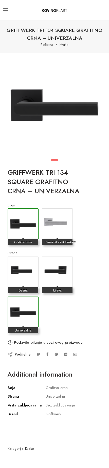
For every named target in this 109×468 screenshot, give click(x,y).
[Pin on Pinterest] (56, 354)
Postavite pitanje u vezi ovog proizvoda (48, 342)
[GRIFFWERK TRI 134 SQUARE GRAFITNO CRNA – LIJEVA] (57, 262)
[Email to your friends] (75, 354)
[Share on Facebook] (47, 354)
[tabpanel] (54, 106)
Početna (47, 45)
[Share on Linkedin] (65, 354)
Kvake (64, 45)
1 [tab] (54, 160)
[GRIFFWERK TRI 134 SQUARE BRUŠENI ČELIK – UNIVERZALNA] (57, 213)
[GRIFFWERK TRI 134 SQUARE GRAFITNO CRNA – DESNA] (23, 262)
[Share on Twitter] (38, 354)
